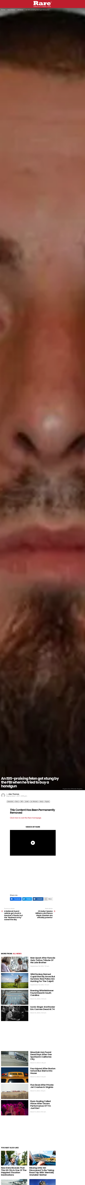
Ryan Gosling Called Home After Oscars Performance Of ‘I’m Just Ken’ (40, 1105)
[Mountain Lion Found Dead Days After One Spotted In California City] (14, 1058)
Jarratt (26, 801)
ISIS (22, 801)
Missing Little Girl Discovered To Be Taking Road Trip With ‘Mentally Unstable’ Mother (41, 1171)
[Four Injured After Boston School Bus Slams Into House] (14, 1075)
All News (17, 953)
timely (41, 801)
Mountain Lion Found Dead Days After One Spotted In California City (41, 1056)
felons (17, 801)
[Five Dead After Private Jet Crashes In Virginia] (14, 1091)
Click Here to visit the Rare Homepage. (26, 818)
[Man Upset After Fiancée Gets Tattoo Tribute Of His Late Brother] (14, 964)
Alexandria (10, 801)
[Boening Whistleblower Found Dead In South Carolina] (14, 997)
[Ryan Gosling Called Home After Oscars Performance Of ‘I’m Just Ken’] (14, 1107)
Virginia (47, 801)
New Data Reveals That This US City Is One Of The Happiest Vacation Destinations (13, 1171)
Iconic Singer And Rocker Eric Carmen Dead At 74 (42, 1008)
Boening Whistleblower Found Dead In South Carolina (42, 993)
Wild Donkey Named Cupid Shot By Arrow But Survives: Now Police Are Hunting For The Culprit (42, 978)
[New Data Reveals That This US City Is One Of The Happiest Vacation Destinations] (14, 1158)
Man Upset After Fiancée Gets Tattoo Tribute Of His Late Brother (42, 960)
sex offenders (34, 801)
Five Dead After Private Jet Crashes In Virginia (42, 1086)
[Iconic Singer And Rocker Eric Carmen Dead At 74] (14, 1013)
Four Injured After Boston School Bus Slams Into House (42, 1071)
